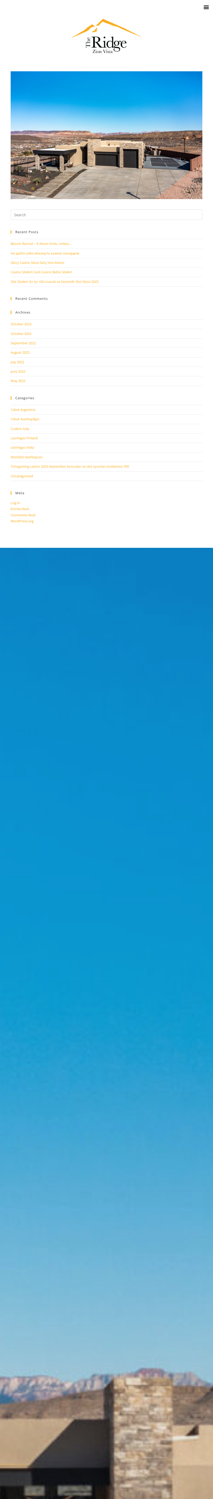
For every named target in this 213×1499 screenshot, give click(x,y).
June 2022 (18, 371)
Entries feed (20, 508)
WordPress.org (22, 521)
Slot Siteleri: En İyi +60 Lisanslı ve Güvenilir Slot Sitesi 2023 (54, 281)
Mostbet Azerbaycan (27, 457)
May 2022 (18, 380)
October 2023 (21, 324)
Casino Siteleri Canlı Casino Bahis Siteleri (41, 272)
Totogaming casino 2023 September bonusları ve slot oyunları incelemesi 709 (70, 466)
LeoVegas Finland (24, 438)
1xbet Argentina (23, 409)
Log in (15, 502)
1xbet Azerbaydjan (25, 419)
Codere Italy (20, 428)
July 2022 (17, 362)
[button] (206, 7)
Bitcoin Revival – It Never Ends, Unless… (41, 243)
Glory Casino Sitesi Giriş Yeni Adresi (37, 262)
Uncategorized (22, 476)
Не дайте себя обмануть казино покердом (45, 253)
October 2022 (21, 333)
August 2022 (20, 352)
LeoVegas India (22, 447)
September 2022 (23, 343)
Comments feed (23, 515)
